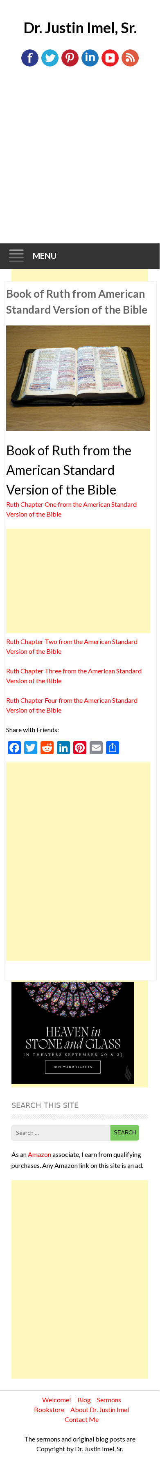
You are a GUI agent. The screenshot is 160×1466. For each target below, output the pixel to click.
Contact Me (82, 1419)
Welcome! (56, 1400)
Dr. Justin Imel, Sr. (80, 27)
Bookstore (49, 1409)
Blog (84, 1400)
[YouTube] (110, 65)
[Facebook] (29, 65)
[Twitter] (50, 65)
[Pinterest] (70, 65)
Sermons (109, 1400)
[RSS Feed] (130, 65)
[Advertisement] (80, 159)
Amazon (39, 1154)
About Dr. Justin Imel (99, 1409)
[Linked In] (90, 65)
